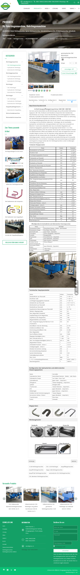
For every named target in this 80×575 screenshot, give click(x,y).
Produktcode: (32, 97)
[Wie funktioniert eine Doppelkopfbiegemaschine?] (14, 209)
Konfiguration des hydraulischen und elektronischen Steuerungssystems (53, 100)
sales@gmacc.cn (30, 546)
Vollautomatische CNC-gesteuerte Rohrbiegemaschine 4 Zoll (49, 506)
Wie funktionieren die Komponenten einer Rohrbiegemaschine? (14, 201)
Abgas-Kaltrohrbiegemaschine (54, 470)
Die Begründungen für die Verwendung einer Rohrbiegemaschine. (14, 151)
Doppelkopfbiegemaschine (14, 107)
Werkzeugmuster (72, 100)
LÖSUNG (55, 8)
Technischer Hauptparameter (43, 100)
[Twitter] (11, 570)
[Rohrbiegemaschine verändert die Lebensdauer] (14, 159)
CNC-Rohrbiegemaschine (14, 65)
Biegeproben (62, 100)
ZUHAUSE (27, 8)
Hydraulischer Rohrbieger (14, 90)
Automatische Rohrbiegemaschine (15, 70)
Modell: (31, 95)
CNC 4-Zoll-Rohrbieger (52, 466)
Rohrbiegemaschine (12, 62)
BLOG (4, 541)
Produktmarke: (55, 95)
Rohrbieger (9, 84)
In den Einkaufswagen (68, 73)
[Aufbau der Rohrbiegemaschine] (14, 175)
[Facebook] (4, 570)
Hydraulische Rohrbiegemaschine (15, 67)
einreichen (65, 551)
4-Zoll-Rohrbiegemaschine (36, 466)
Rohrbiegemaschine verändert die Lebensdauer (14, 166)
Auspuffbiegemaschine (67, 466)
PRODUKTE (37, 8)
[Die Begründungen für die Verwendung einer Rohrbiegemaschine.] (14, 143)
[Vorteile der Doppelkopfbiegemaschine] (14, 226)
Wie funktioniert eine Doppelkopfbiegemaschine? (14, 217)
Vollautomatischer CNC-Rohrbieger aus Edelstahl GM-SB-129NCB (66, 506)
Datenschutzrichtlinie (7, 547)
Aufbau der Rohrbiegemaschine (14, 184)
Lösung (4, 532)
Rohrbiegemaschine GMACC (9, 552)
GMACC (72, 8)
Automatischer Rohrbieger (14, 92)
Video (3, 535)
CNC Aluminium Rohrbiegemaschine (38, 476)
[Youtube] (15, 570)
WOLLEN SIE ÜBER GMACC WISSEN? (14, 242)
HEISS (46, 8)
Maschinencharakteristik (33, 100)
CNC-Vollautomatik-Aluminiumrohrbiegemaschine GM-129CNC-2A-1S (14, 506)
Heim (3, 526)
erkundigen (68, 69)
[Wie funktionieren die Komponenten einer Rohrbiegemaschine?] (14, 193)
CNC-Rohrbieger (11, 87)
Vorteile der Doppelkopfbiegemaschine (14, 235)
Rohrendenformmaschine (13, 117)
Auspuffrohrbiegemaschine (36, 470)
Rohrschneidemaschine (13, 113)
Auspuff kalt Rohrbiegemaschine (37, 473)
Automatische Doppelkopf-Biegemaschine (15, 110)
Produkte (4, 529)
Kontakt (4, 544)
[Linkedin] (7, 570)
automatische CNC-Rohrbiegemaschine (59, 473)
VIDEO (64, 8)
